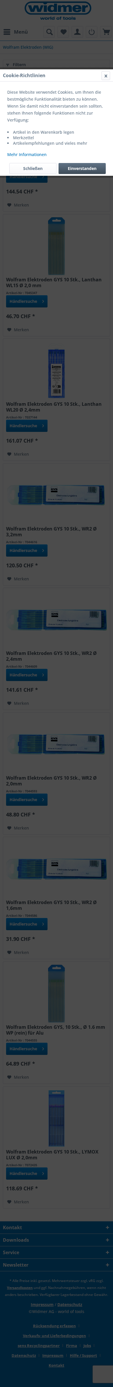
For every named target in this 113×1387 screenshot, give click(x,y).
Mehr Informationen (27, 154)
